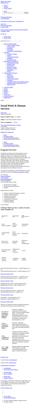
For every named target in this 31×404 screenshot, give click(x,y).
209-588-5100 (13, 360)
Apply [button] (5, 11)
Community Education (12, 57)
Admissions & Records (13, 62)
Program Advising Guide (7, 274)
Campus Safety (11, 46)
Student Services (11, 84)
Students (6, 7)
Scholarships (10, 70)
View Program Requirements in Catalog (11, 125)
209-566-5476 (12, 362)
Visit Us (9, 71)
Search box (6, 12)
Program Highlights (5, 176)
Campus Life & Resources (10, 73)
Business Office (11, 64)
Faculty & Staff (8, 8)
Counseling (10, 80)
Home (5, 135)
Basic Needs (10, 76)
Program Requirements (6, 179)
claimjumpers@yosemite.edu (8, 365)
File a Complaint (8, 374)
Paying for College (11, 67)
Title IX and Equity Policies (11, 369)
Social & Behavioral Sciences (11, 138)
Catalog (9, 55)
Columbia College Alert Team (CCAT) (16, 83)
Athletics (9, 74)
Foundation (10, 48)
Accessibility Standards (9, 397)
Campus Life (10, 77)
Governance (10, 49)
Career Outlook (4, 177)
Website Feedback (8, 378)
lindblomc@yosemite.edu (7, 132)
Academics (6, 52)
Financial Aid (10, 65)
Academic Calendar (12, 54)
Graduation (10, 58)
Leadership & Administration (14, 51)
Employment (7, 376)
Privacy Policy (7, 396)
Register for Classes (12, 68)
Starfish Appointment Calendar (21, 172)
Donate (5, 5)
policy (6, 380)
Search (26, 12)
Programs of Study (11, 60)
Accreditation (7, 368)
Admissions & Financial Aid (11, 61)
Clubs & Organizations (13, 78)
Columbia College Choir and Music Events (18, 81)
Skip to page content (6, 1)
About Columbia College (10, 44)
